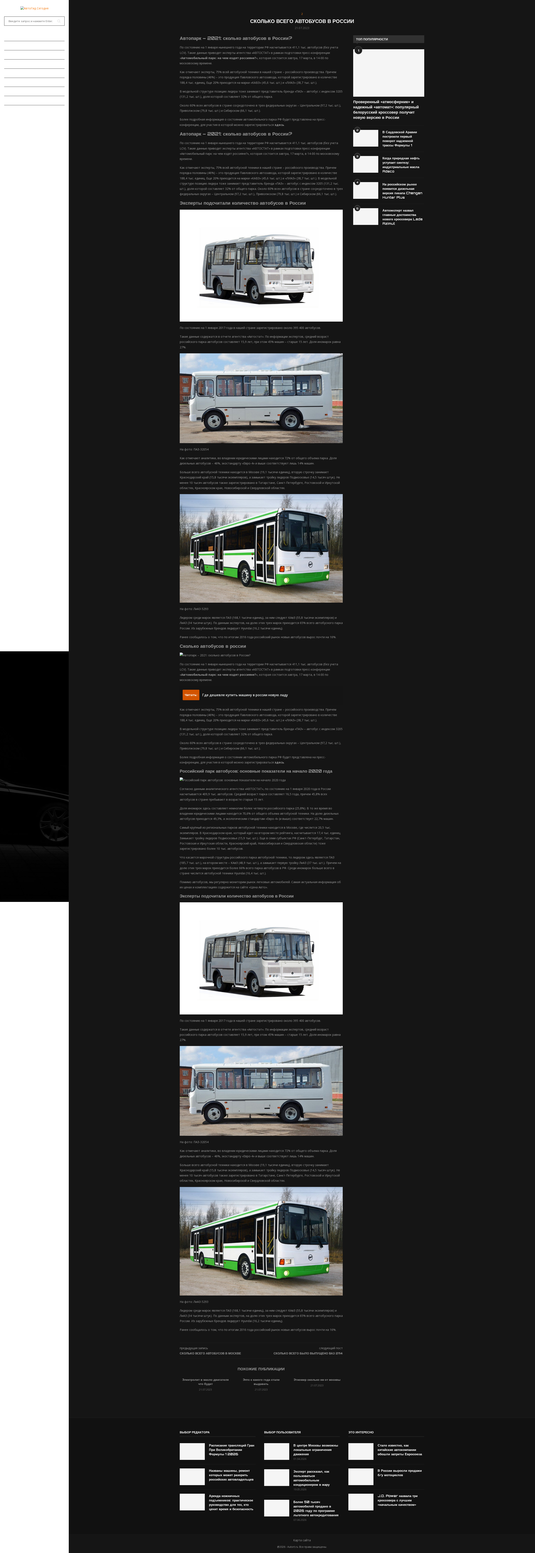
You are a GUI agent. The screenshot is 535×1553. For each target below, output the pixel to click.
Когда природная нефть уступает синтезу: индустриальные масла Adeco (401, 164)
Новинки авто (15, 54)
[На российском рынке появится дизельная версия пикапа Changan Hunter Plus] (365, 190)
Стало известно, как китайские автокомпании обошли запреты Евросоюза (400, 1449)
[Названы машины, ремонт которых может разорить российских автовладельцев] (192, 1476)
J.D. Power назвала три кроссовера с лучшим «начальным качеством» (398, 1500)
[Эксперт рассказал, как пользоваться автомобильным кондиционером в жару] (276, 1477)
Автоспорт (12, 109)
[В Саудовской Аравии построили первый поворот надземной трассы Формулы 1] (365, 138)
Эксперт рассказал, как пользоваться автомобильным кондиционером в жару (311, 1478)
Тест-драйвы (14, 73)
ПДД (7, 91)
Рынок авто (13, 64)
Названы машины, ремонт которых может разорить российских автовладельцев (231, 1475)
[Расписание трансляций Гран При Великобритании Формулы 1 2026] (192, 1451)
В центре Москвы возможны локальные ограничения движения (315, 1449)
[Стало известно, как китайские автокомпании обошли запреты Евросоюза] (360, 1451)
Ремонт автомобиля (20, 82)
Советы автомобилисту (23, 100)
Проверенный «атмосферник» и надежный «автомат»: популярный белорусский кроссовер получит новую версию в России (386, 109)
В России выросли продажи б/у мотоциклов (400, 1473)
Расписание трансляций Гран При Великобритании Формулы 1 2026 (231, 1449)
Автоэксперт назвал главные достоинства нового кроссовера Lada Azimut (402, 217)
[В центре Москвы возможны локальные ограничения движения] (276, 1451)
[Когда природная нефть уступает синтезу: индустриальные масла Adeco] (365, 164)
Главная (10, 36)
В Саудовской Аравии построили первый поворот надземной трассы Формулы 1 (399, 138)
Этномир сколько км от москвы (317, 1379)
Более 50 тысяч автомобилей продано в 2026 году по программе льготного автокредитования (316, 1508)
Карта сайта (302, 1540)
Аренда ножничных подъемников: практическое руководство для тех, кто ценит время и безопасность (231, 1502)
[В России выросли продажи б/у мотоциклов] (360, 1476)
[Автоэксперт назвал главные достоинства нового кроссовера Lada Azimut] (365, 216)
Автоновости (14, 45)
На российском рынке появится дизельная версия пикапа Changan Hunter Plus (402, 190)
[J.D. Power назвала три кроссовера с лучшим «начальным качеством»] (360, 1502)
